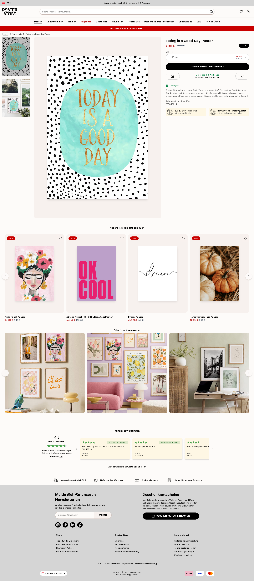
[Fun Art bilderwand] (127, 373)
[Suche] (211, 12)
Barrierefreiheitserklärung (127, 551)
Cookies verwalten (183, 555)
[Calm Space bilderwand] (209, 373)
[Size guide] (173, 76)
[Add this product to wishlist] (242, 76)
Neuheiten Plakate (65, 548)
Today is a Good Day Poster (38, 34)
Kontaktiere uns (181, 544)
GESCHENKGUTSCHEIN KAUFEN (173, 516)
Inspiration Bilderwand (67, 551)
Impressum (127, 563)
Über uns (119, 540)
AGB (99, 563)
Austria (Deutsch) (53, 573)
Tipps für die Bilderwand (68, 540)
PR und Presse (122, 544)
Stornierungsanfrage (184, 551)
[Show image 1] (16, 57)
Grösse (169, 51)
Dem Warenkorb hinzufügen (207, 66)
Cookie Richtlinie (112, 563)
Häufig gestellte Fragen (185, 548)
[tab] (241, 12)
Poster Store (133, 572)
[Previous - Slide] (5, 276)
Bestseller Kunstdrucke (67, 544)
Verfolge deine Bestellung (186, 540)
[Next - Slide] (248, 276)
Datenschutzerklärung (146, 563)
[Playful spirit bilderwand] (45, 373)
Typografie (17, 34)
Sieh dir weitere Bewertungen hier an (127, 466)
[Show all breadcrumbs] (5, 34)
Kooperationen (122, 548)
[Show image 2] (16, 98)
